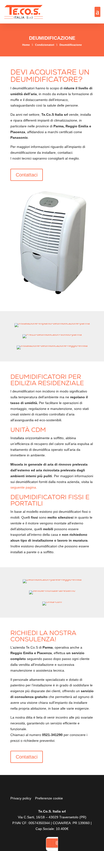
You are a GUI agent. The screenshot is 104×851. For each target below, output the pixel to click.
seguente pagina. (23, 487)
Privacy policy (20, 798)
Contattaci (26, 174)
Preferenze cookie (49, 798)
